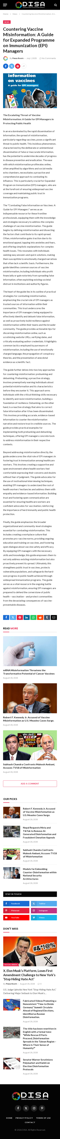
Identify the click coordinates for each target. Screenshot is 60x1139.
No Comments (49, 58)
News (6, 22)
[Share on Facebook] (5, 66)
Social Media (10, 964)
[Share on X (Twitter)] (11, 66)
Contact (30, 1122)
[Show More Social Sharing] (23, 66)
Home (9, 1118)
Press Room (18, 58)
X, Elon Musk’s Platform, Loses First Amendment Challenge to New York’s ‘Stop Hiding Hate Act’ (29, 975)
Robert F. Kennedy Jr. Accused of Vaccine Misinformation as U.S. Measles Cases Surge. (39, 812)
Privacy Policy (24, 1118)
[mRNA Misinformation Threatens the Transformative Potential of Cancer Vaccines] (30, 651)
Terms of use (43, 1118)
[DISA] (30, 5)
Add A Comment (30, 783)
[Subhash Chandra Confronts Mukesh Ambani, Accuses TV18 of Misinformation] (30, 745)
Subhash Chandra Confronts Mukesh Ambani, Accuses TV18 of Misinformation (40, 853)
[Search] (55, 5)
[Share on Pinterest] (17, 66)
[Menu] (5, 5)
